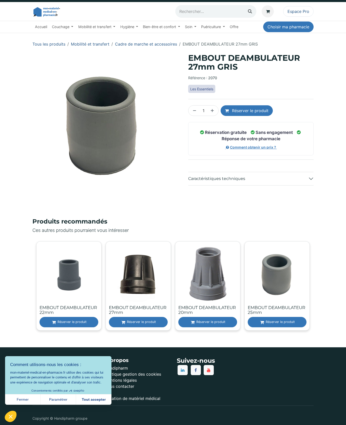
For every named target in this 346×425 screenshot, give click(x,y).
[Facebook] (196, 370)
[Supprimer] (193, 111)
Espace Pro (298, 11)
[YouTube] (209, 370)
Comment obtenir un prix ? (253, 147)
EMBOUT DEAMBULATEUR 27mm (137, 310)
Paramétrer (58, 399)
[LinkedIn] (183, 370)
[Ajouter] (213, 111)
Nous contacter (119, 386)
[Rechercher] (250, 11)
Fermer (23, 399)
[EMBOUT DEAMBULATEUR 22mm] (69, 274)
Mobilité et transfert (90, 44)
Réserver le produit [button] (249, 110)
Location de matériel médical (132, 398)
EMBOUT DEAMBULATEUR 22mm (68, 310)
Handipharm (116, 368)
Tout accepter (94, 399)
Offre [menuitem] (234, 27)
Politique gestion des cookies (133, 374)
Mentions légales (121, 380)
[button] (11, 416)
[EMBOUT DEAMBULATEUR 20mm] (207, 274)
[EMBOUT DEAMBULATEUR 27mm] (138, 274)
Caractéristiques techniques (216, 178)
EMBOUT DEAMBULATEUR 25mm (276, 310)
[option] (173, 286)
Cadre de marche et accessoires (146, 44)
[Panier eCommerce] (268, 11)
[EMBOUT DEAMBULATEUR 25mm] (277, 274)
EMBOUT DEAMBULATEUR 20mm (207, 310)
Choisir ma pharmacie (288, 26)
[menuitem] (40, 27)
